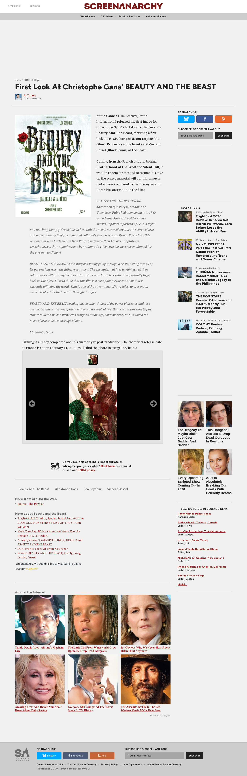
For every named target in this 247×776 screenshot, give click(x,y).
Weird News (87, 16)
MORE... (182, 584)
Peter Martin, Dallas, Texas (194, 513)
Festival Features (129, 16)
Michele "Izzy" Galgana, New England (201, 557)
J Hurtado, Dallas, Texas (193, 540)
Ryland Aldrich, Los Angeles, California (202, 566)
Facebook (77, 755)
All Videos (107, 16)
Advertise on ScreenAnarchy (164, 764)
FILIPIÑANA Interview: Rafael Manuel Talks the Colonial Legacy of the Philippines (213, 278)
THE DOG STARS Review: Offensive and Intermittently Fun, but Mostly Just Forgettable (214, 304)
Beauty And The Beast (34, 489)
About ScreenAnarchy (50, 764)
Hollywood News (156, 16)
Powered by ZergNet (160, 715)
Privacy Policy (109, 764)
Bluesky (51, 755)
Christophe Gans (66, 489)
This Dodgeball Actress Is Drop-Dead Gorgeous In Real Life (218, 435)
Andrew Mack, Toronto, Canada (197, 522)
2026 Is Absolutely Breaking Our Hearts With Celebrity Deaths (219, 485)
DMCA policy (86, 470)
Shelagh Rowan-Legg (191, 575)
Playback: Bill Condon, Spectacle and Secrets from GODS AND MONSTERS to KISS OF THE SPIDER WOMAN (51, 522)
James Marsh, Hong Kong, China (198, 549)
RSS (104, 755)
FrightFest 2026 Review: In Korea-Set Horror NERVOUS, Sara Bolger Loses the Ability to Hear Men (214, 223)
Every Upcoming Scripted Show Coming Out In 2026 (190, 483)
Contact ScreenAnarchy (82, 764)
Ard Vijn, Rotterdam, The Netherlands (201, 531)
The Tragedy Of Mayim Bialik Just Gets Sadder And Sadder (189, 437)
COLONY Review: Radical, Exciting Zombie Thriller (209, 328)
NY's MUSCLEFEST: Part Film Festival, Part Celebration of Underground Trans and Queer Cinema (213, 251)
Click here (108, 466)
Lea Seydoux (92, 489)
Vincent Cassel (117, 489)
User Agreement (132, 764)
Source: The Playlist (31, 504)
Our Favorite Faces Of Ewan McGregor (43, 549)
